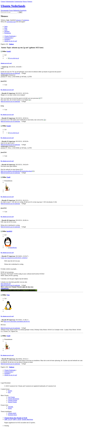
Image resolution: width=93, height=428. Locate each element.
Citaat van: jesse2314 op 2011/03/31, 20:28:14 (14, 258)
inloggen (18, 20)
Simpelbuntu (5, 288)
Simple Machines (27, 419)
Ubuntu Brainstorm (13, 399)
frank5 (9, 51)
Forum (11, 10)
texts (9, 392)
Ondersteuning (9, 1)
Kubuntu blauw (12, 415)
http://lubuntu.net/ (6, 283)
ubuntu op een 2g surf (6, 63)
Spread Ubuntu (12, 402)
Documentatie (5, 10)
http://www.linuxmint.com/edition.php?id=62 (17, 321)
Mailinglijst (16, 10)
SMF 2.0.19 (8, 419)
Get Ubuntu (11, 397)
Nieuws (25, 1)
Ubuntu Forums (12, 400)
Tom (8, 295)
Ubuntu (3, 1)
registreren (26, 20)
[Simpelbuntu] (12, 247)
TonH (8, 177)
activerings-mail (11, 21)
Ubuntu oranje (12, 413)
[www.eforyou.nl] (13, 58)
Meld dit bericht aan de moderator (10, 73)
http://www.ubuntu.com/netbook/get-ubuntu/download (16, 171)
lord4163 (9, 231)
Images (10, 390)
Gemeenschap (18, 1)
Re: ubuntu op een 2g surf (7, 89)
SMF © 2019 (17, 419)
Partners (30, 1)
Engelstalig (23, 10)
